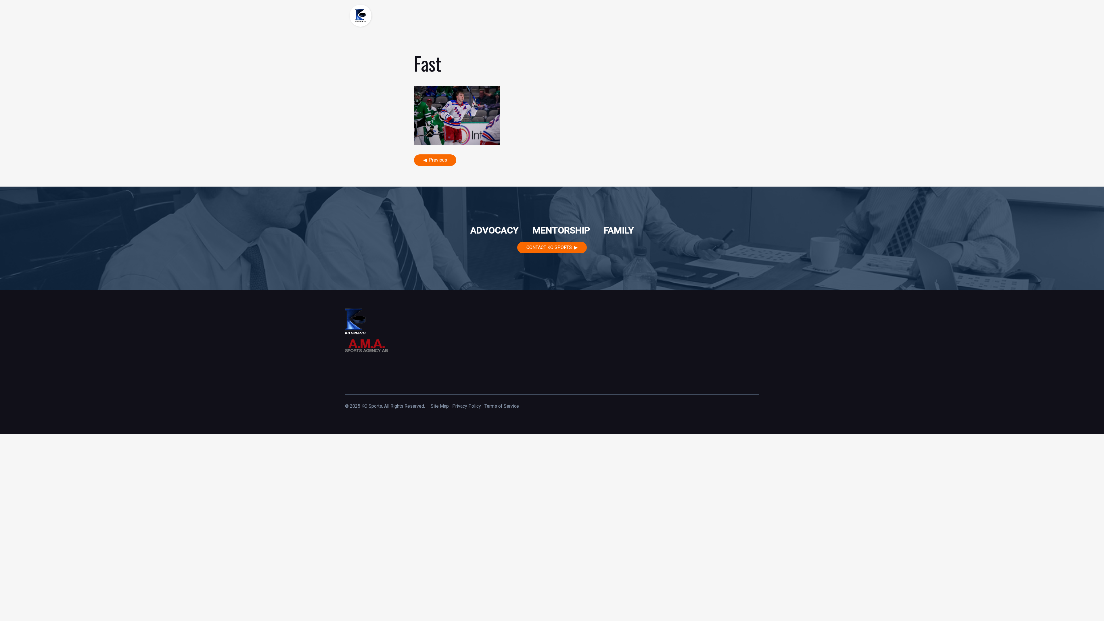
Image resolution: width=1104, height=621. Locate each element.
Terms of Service (501, 406)
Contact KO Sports (549, 247)
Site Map (440, 406)
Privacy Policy (466, 406)
